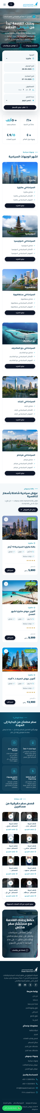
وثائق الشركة (7, 1103)
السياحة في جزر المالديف (23, 348)
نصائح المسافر (33, 1042)
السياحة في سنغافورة (24, 294)
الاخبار (36, 1034)
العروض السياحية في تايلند (23, 414)
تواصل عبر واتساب (9, 45)
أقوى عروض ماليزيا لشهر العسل (23, 612)
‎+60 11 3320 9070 (28, 1083)
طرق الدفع (34, 1016)
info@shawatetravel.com (25, 1088)
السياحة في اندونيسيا (24, 241)
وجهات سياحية (33, 1060)
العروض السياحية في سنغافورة (22, 306)
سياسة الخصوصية (31, 1103)
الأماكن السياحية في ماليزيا (23, 195)
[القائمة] (4, 4)
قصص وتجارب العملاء (30, 1038)
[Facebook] (36, 985)
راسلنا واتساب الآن (10, 1108)
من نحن (35, 996)
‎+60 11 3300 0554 (28, 1079)
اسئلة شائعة (33, 1030)
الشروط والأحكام (18, 1103)
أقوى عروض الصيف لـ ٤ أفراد (21, 679)
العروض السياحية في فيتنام (23, 467)
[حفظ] (6, 519)
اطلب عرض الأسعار (18, 107)
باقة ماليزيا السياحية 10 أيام (21, 547)
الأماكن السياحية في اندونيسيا (22, 249)
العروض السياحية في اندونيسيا (22, 253)
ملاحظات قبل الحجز (31, 1046)
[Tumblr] (30, 985)
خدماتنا (35, 1000)
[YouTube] (25, 985)
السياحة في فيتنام (26, 455)
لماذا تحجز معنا (33, 1004)
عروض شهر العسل (31, 1068)
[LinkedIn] (20, 985)
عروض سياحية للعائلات (30, 1065)
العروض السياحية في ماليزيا (23, 199)
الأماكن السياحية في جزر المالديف (21, 356)
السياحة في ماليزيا (26, 187)
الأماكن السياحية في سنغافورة (22, 303)
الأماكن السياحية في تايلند (23, 410)
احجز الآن (10, 570)
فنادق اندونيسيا (27, 245)
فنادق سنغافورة (27, 299)
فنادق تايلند (28, 406)
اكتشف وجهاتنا (31, 45)
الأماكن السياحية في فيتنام (23, 463)
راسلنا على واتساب (18, 950)
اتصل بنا (35, 1020)
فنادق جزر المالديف (26, 352)
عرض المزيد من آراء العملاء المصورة (20, 904)
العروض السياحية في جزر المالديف (21, 360)
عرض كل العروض (29, 509)
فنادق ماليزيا (28, 192)
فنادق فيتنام (28, 459)
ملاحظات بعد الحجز (31, 1050)
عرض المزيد (20, 205)
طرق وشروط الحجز (32, 1008)
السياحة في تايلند (26, 401)
